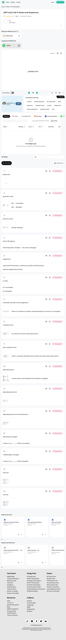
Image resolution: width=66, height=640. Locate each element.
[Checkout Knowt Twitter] (41, 621)
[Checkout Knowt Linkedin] (45, 621)
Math (8, 6)
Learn (16, 116)
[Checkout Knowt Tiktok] (27, 621)
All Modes (6, 116)
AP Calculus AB (15, 6)
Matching (38, 116)
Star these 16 (60, 163)
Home (7, 2)
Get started (60, 2)
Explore (13, 2)
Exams (18, 2)
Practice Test (27, 116)
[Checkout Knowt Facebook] (36, 621)
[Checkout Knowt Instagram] (32, 621)
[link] (13, 527)
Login (52, 2)
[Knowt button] (61, 25)
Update (55, 120)
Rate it (17, 16)
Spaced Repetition (52, 116)
